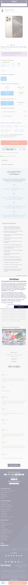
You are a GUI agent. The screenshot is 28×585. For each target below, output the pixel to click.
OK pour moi (21, 306)
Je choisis (7, 306)
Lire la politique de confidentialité (7, 302)
